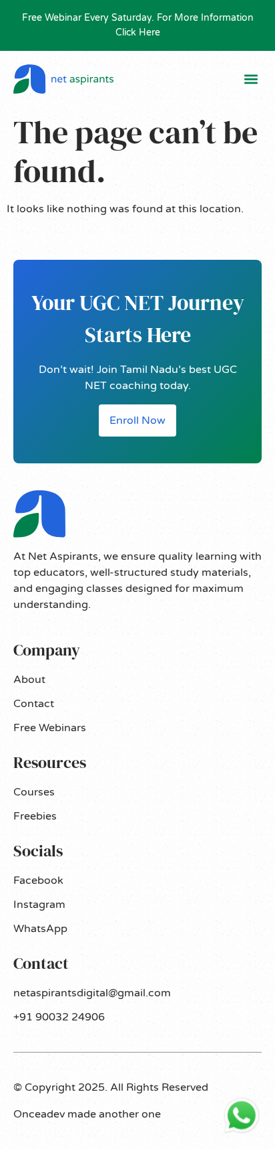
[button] (251, 79)
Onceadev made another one (87, 1114)
